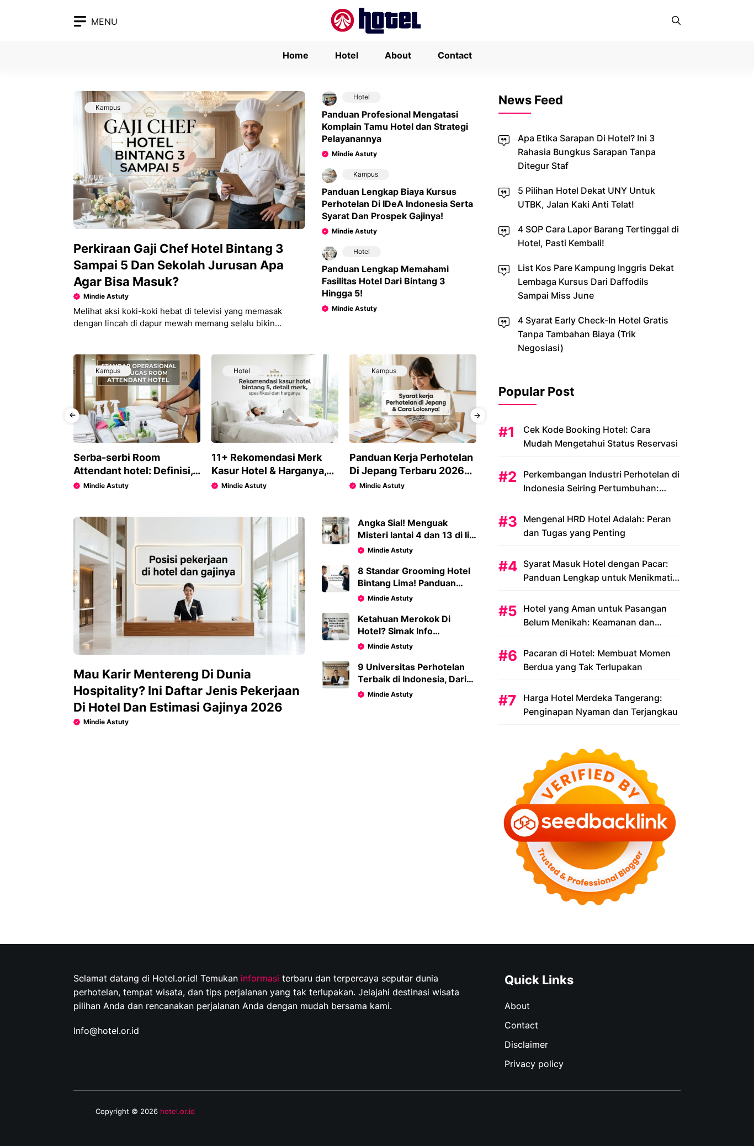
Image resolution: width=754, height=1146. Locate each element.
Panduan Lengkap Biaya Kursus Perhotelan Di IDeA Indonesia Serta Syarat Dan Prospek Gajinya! (397, 203)
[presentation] (72, 415)
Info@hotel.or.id (106, 1030)
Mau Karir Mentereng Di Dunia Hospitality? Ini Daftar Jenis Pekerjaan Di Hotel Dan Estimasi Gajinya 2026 (186, 690)
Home (296, 55)
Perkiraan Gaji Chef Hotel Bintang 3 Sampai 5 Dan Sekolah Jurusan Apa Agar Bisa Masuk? (178, 265)
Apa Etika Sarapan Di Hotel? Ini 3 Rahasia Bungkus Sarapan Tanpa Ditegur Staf (587, 151)
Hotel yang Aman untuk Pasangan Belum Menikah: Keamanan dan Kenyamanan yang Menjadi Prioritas (598, 622)
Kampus (107, 107)
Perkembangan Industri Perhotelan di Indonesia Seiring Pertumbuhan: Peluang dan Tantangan (601, 488)
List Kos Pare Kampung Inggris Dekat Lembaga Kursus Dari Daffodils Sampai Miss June (596, 281)
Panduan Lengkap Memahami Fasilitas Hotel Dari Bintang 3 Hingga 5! (385, 281)
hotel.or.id (177, 1111)
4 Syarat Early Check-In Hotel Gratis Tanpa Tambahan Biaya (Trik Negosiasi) (593, 334)
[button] (676, 21)
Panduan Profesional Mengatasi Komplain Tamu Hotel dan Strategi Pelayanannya (395, 126)
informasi (260, 978)
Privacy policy (534, 1063)
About (398, 55)
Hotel (346, 55)
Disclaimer (526, 1044)
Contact (455, 55)
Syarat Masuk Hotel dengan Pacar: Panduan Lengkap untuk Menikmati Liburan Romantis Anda (597, 577)
